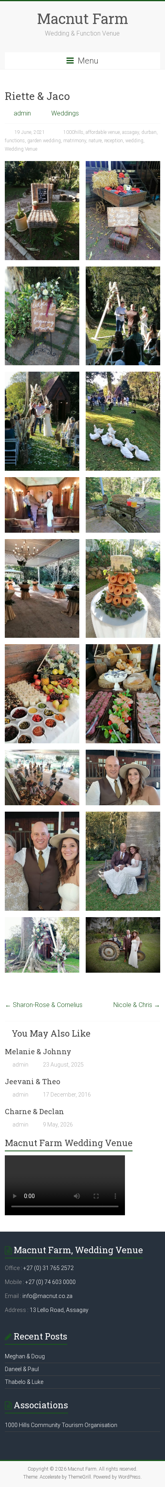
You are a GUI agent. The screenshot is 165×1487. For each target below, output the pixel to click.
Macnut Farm (82, 18)
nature (95, 140)
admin (22, 113)
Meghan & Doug (25, 1356)
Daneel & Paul (22, 1369)
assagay (130, 132)
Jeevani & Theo (32, 1081)
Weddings (65, 113)
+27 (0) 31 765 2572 (48, 1268)
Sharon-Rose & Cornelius (43, 1005)
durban (149, 132)
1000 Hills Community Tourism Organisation (61, 1425)
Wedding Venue (21, 149)
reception (113, 140)
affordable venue (103, 132)
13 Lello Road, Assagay (59, 1310)
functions (15, 140)
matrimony (74, 140)
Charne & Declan (34, 1111)
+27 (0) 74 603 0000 (50, 1282)
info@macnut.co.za (47, 1296)
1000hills (73, 132)
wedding (134, 140)
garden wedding (44, 140)
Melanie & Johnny (38, 1051)
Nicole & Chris (136, 1005)
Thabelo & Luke (24, 1382)
